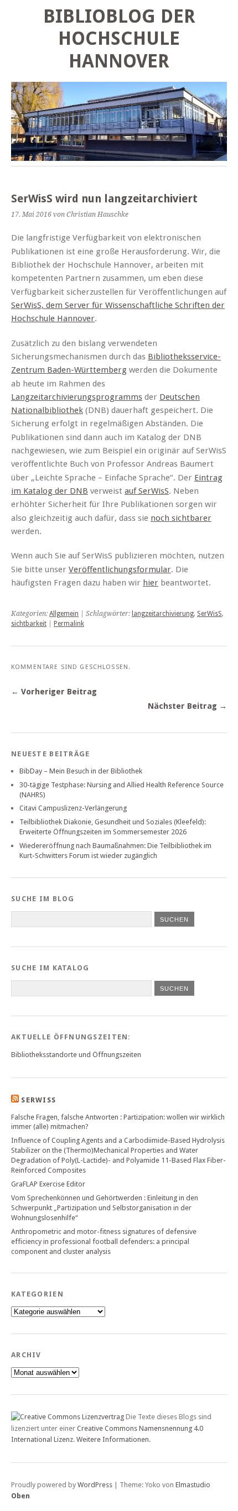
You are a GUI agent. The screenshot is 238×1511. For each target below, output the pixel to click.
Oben (20, 1496)
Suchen (174, 988)
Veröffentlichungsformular (120, 569)
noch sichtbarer (181, 518)
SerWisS (209, 614)
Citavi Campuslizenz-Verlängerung (73, 808)
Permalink (69, 624)
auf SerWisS (147, 491)
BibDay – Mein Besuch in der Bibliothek (80, 771)
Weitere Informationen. (113, 1439)
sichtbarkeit (28, 624)
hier (150, 583)
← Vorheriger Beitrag (54, 691)
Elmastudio (192, 1485)
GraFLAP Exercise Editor (48, 1184)
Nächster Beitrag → (187, 706)
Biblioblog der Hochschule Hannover (119, 39)
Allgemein (64, 614)
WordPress (94, 1485)
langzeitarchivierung (163, 614)
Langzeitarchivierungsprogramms (76, 397)
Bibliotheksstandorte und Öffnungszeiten (76, 1054)
